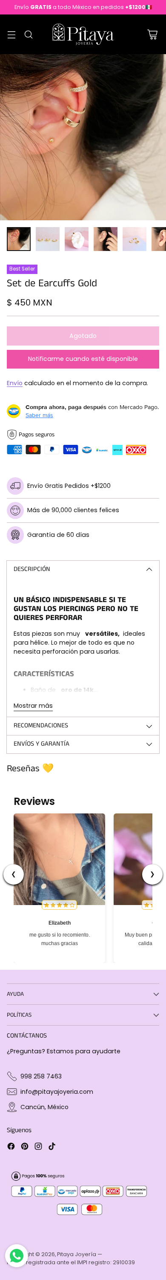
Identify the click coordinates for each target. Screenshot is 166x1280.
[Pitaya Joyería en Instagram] (38, 1147)
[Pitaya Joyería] (83, 34)
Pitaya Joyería (76, 1254)
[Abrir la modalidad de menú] (11, 34)
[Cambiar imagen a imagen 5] (134, 239)
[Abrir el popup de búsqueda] (28, 34)
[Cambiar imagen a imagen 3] (77, 239)
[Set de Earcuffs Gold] (83, 137)
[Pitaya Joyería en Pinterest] (25, 1147)
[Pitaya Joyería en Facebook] (11, 1147)
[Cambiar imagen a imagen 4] (105, 239)
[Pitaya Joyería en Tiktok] (52, 1147)
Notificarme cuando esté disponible (83, 359)
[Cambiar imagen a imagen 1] (19, 239)
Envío (15, 383)
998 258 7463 (41, 1076)
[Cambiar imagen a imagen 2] (48, 239)
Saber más (39, 415)
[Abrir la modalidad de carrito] (152, 34)
